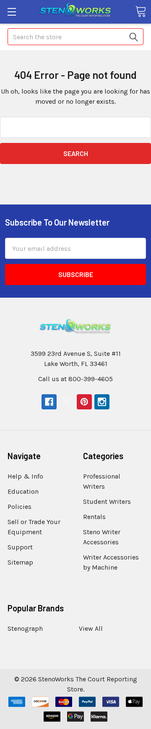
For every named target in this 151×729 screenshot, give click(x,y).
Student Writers (107, 502)
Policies (19, 507)
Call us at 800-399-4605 (75, 379)
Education (23, 491)
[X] (66, 401)
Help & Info (25, 476)
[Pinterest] (84, 401)
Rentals (94, 517)
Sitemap (20, 562)
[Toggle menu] (11, 11)
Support (20, 547)
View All (91, 628)
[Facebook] (49, 401)
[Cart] (140, 11)
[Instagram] (101, 401)
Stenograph (25, 628)
